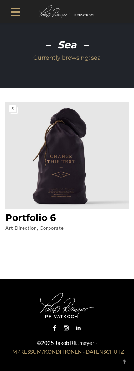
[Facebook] (55, 327)
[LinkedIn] (78, 327)
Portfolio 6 (30, 217)
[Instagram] (66, 327)
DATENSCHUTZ (105, 351)
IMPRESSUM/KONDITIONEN (46, 351)
